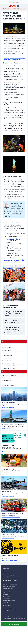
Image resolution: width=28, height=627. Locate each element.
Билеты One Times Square (9, 363)
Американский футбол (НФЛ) (9, 600)
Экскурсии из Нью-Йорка (9, 368)
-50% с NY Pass (7, 350)
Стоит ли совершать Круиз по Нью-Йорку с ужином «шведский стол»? (12, 330)
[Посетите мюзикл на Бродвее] (14, 547)
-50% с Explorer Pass (8, 347)
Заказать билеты (6, 428)
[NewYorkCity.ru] (14, 2)
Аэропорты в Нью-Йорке (8, 588)
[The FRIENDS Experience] (14, 460)
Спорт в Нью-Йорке (7, 592)
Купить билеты (15, 624)
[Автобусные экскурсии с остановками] (14, 505)
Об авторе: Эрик (6, 571)
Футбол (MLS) (5, 602)
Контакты (5, 612)
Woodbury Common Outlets (9, 366)
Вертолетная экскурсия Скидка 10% (12, 345)
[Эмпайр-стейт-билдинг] (14, 394)
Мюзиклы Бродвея (7, 355)
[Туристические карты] (14, 437)
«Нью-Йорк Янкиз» (7, 353)
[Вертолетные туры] (14, 483)
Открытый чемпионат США (10, 358)
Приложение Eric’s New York (9, 608)
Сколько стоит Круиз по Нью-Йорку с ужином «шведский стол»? (13, 313)
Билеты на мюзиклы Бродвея (9, 582)
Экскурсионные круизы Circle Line (10, 586)
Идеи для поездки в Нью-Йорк (10, 580)
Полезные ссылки (7, 605)
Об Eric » (22, 203)
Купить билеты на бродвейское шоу (11, 560)
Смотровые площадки (8, 380)
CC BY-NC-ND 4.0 (21, 618)
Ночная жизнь (6, 377)
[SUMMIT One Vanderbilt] (14, 526)
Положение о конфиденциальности (10, 575)
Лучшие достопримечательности (10, 584)
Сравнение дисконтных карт (9, 610)
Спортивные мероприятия (9, 385)
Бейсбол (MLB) (6, 598)
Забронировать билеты (8, 407)
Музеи (4, 383)
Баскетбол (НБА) (6, 596)
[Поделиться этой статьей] (24, 18)
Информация (6, 568)
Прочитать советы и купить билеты (11, 517)
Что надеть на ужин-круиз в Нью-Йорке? (11, 321)
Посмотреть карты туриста (8, 451)
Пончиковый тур (7, 360)
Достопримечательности (9, 375)
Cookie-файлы (6, 577)
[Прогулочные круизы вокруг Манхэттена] (14, 416)
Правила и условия (7, 573)
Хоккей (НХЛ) (5, 594)
